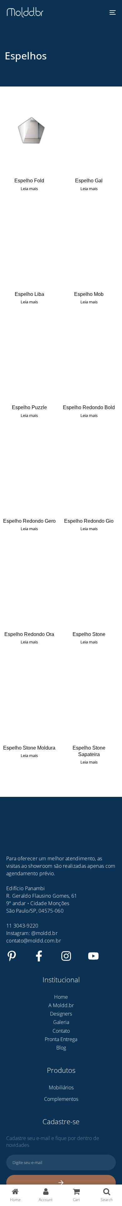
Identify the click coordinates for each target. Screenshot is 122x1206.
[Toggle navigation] (97, 12)
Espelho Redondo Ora (29, 634)
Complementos (61, 1099)
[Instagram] (66, 956)
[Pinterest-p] (11, 956)
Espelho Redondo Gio (89, 521)
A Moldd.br (61, 1005)
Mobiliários (61, 1087)
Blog (61, 1047)
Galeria (61, 1022)
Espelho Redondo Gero (29, 521)
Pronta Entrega (61, 1039)
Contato (61, 1030)
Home (61, 996)
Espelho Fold (29, 180)
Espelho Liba (29, 294)
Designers (61, 1013)
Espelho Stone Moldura (29, 747)
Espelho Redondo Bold (89, 407)
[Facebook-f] (38, 956)
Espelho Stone (89, 634)
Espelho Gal (89, 180)
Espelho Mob (89, 294)
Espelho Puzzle (29, 407)
